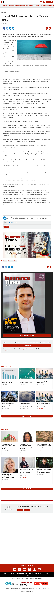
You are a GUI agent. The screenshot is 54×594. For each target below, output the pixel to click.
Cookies (16, 575)
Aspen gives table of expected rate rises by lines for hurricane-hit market (27, 405)
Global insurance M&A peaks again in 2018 (8, 381)
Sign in (33, 25)
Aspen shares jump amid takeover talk (43, 381)
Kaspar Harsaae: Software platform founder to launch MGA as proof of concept (44, 471)
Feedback (31, 575)
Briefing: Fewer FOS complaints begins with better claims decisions (8, 476)
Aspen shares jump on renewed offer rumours (26, 381)
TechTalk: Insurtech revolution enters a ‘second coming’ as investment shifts (9, 446)
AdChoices (9, 575)
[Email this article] (13, 28)
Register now (27, 345)
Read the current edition (27, 335)
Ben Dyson (41, 408)
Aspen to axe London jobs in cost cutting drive (44, 404)
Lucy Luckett (6, 481)
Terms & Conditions (22, 573)
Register (27, 510)
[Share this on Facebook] (4, 28)
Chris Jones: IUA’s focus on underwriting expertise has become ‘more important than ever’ (27, 472)
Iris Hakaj (40, 450)
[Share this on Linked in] (10, 28)
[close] (52, 264)
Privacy (31, 573)
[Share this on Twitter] (7, 28)
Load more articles (27, 416)
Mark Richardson (42, 386)
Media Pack (46, 573)
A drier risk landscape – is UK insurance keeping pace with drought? (44, 445)
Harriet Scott (6, 452)
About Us (6, 573)
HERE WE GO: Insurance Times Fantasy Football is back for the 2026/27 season (21, 5)
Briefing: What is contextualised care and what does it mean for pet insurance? (26, 446)
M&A (15, 260)
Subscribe (21, 575)
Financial (10, 260)
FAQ (27, 575)
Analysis (3, 12)
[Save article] (50, 28)
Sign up (6, 226)
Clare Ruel (6, 386)
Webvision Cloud (30, 591)
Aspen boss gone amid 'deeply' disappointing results (8, 405)
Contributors (37, 573)
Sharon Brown (24, 452)
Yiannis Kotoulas (24, 477)
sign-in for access (27, 349)
